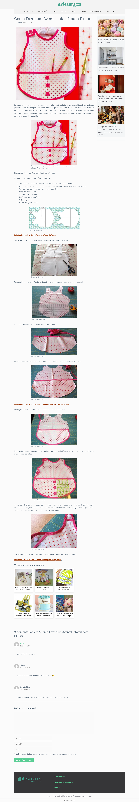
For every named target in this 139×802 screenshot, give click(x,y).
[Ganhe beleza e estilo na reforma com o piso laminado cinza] (111, 63)
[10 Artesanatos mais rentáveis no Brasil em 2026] (111, 35)
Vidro (74, 11)
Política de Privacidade (63, 782)
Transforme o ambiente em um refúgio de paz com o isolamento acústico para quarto (110, 99)
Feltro (83, 11)
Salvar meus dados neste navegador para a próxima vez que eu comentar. (46, 754)
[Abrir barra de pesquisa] (114, 11)
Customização (42, 11)
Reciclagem (28, 11)
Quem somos (59, 777)
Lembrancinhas (95, 11)
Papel (55, 11)
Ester (22, 643)
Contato (57, 788)
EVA (107, 11)
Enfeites (64, 11)
